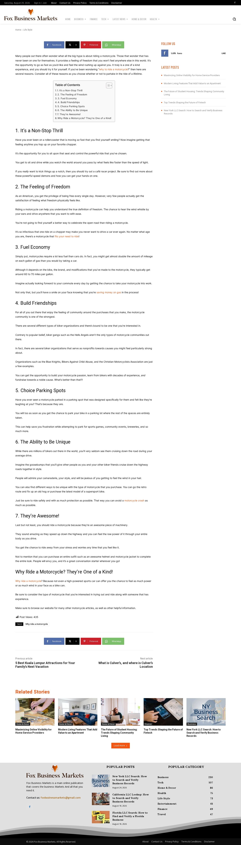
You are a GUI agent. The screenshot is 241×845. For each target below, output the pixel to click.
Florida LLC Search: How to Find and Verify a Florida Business (130, 816)
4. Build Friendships (69, 102)
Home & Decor (22, 724)
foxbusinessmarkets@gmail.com (61, 797)
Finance (148, 724)
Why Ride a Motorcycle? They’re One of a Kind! (84, 118)
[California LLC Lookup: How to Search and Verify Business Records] (101, 799)
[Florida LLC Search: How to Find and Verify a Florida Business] (101, 817)
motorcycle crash (134, 500)
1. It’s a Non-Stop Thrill (69, 90)
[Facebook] (235, 3)
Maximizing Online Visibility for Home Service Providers (192, 75)
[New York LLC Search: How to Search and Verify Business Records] (206, 712)
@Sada (36, 26)
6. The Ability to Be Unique (73, 110)
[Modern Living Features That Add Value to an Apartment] (77, 712)
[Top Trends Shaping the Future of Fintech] (163, 712)
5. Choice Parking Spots (71, 106)
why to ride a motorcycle (113, 69)
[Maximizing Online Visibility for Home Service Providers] (35, 712)
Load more (119, 745)
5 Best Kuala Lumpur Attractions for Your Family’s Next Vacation (45, 664)
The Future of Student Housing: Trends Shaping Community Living (119, 732)
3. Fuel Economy (67, 98)
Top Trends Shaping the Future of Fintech (185, 102)
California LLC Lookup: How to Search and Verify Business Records (130, 798)
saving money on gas (109, 292)
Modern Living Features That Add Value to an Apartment (192, 83)
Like (224, 53)
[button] (234, 19)
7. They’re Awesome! (69, 114)
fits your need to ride (67, 236)
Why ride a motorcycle (28, 580)
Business (192, 724)
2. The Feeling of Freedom (72, 94)
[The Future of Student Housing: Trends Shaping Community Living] (120, 712)
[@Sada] (25, 26)
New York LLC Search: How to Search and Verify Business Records (203, 732)
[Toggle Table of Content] (107, 85)
